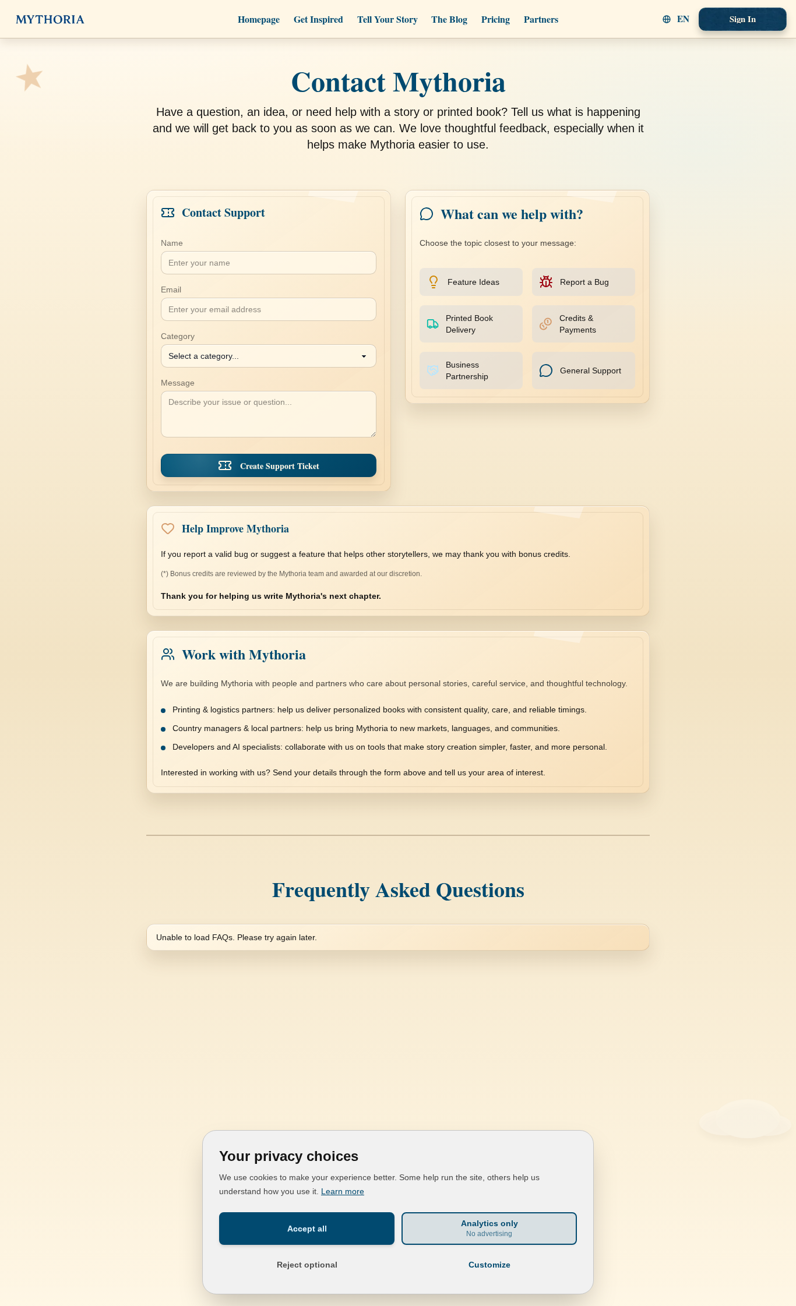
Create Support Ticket (279, 466)
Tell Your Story (387, 19)
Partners (541, 19)
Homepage (259, 19)
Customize (489, 1264)
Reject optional (307, 1264)
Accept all (307, 1228)
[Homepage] (50, 19)
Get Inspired (318, 19)
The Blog (449, 19)
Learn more (342, 1191)
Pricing (495, 19)
